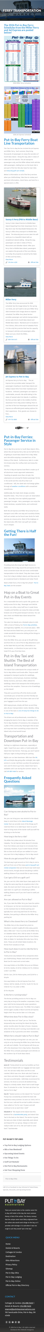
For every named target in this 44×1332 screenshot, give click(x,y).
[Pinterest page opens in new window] (15, 1322)
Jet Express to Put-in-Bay (17, 376)
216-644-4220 (12, 262)
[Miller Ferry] (22, 282)
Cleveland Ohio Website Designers (22, 1330)
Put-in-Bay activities (30, 625)
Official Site (34, 262)
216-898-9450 (27, 1303)
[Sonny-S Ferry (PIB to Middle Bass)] (22, 202)
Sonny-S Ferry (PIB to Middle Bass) (22, 219)
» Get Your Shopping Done (14, 1170)
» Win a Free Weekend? (12, 1149)
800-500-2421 (12, 339)
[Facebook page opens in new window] (6, 1322)
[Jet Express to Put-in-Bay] (22, 359)
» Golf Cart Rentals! (11, 1162)
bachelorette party (20, 1114)
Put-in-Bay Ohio (11, 1179)
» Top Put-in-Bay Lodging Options (17, 1145)
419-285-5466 (11, 771)
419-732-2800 (12, 419)
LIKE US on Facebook (9, 1187)
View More (9, 259)
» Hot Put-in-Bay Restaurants (15, 1166)
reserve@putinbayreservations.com (20, 1309)
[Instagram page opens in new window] (18, 1322)
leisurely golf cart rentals (15, 171)
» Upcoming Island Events (13, 1153)
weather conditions (18, 486)
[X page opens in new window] (9, 1322)
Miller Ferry (11, 299)
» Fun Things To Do (11, 1158)
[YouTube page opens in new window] (12, 1322)
